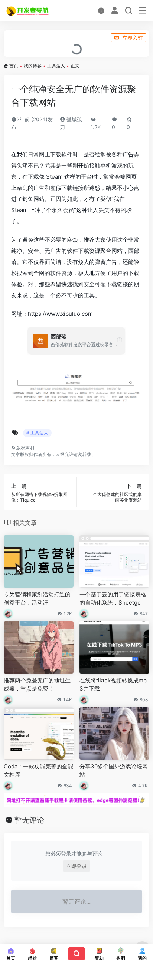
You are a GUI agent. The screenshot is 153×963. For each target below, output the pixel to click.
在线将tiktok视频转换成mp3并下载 (113, 684)
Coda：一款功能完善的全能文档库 (38, 770)
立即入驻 (132, 37)
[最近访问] (101, 10)
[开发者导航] (28, 11)
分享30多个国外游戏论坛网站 (113, 770)
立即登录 (76, 866)
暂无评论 (29, 819)
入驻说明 (17, 37)
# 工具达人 (37, 433)
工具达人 (56, 66)
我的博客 (33, 66)
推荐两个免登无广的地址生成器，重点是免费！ (37, 684)
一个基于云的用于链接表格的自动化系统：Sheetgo (112, 598)
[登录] (114, 11)
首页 (13, 66)
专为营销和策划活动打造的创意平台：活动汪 (37, 598)
